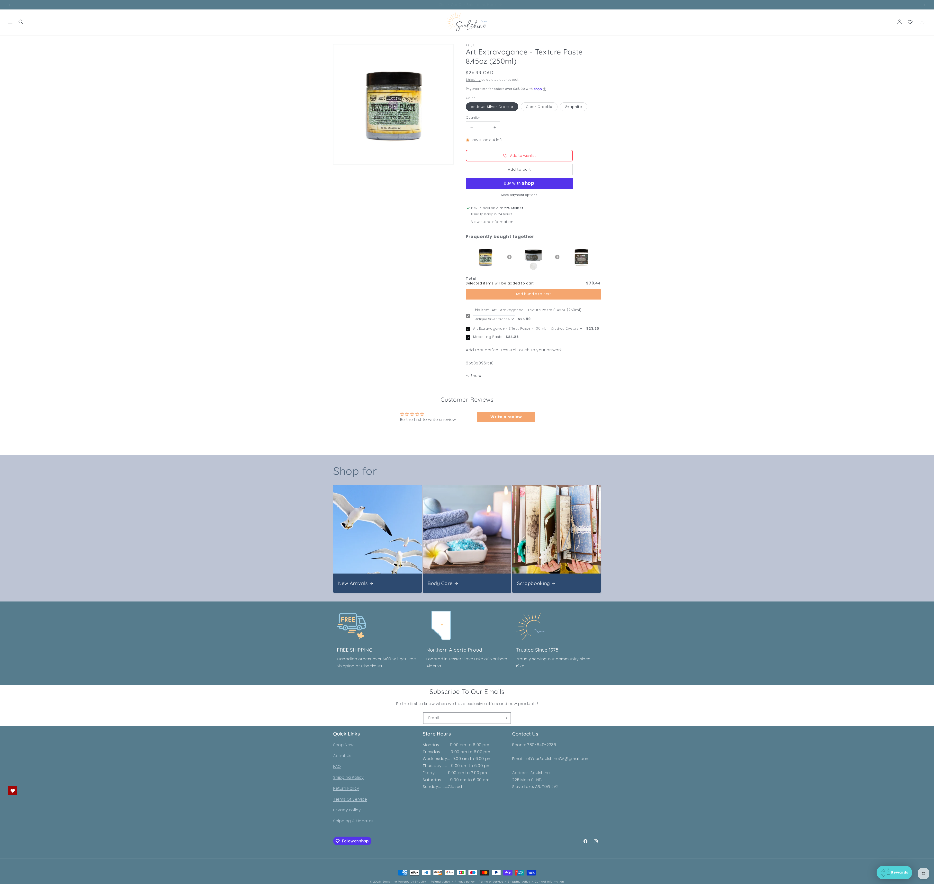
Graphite (573, 107)
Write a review (506, 417)
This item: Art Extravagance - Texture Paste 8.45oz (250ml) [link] (527, 310)
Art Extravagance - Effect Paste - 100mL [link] (509, 328)
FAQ (337, 766)
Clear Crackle (539, 107)
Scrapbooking (533, 583)
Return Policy (346, 788)
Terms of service (491, 881)
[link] (485, 257)
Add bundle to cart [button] (533, 294)
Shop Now (343, 745)
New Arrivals (353, 583)
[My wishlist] (910, 22)
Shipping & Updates (353, 821)
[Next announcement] (924, 4)
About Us (342, 756)
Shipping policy (519, 881)
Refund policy (440, 881)
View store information (492, 221)
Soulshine (390, 882)
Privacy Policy (347, 810)
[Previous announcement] (9, 4)
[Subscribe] (505, 718)
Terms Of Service (350, 799)
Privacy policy (465, 881)
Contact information (549, 881)
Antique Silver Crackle (492, 107)
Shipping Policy (348, 777)
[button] (10, 22)
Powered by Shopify (412, 882)
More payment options (519, 195)
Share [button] (476, 375)
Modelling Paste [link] (488, 337)
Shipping (473, 80)
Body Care (440, 583)
